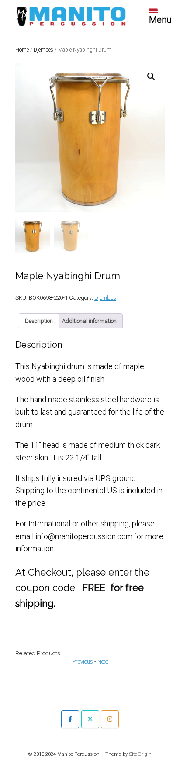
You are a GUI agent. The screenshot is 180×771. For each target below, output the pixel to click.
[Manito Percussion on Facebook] (70, 719)
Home (22, 50)
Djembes (43, 50)
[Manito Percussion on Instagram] (110, 719)
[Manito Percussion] (71, 15)
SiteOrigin (140, 754)
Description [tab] (39, 321)
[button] (151, 76)
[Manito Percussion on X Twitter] (90, 719)
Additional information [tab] (89, 321)
